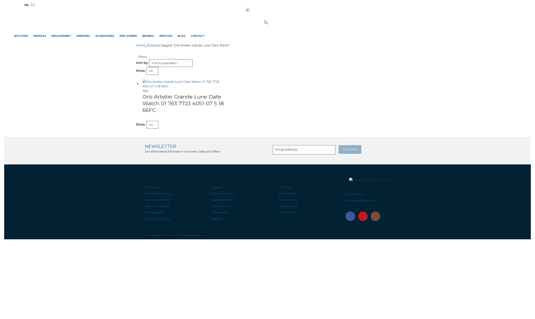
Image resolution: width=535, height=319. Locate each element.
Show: (141, 71)
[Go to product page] (184, 84)
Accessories (220, 212)
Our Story (285, 187)
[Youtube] (363, 216)
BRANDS (148, 35)
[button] (141, 57)
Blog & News (287, 193)
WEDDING (83, 35)
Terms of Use (287, 212)
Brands (216, 218)
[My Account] (267, 26)
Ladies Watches (222, 199)
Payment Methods (157, 199)
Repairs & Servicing (158, 218)
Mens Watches (221, 206)
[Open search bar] (266, 22)
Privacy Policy (288, 199)
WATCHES (21, 35)
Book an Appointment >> (362, 200)
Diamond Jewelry (223, 193)
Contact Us (152, 187)
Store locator (354, 194)
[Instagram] (375, 216)
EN (26, 5)
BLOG (182, 35)
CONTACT (198, 35)
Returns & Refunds (157, 206)
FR (33, 5)
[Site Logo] (267, 14)
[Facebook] (350, 216)
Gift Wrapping (154, 212)
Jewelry (217, 187)
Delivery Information (158, 193)
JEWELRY (39, 35)
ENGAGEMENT (61, 35)
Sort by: (142, 63)
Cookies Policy (288, 206)
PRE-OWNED (128, 35)
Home (140, 45)
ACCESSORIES (104, 35)
